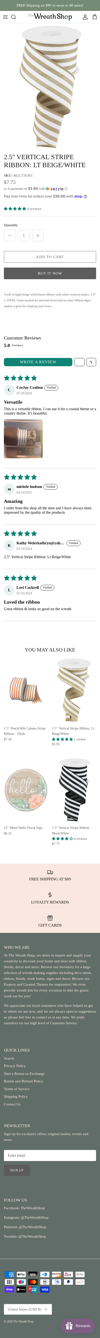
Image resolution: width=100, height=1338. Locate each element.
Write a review (38, 362)
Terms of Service (16, 1089)
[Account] (84, 17)
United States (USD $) (24, 1309)
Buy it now (50, 273)
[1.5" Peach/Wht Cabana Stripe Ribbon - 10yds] (26, 690)
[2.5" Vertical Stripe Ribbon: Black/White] (74, 790)
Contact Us (12, 1104)
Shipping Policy (16, 1096)
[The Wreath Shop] (50, 16)
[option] (50, 86)
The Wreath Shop (23, 1321)
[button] (50, 188)
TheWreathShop (33, 1208)
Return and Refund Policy (23, 1081)
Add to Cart (50, 257)
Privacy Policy (15, 1066)
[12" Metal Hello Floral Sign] (26, 790)
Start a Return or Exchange (24, 1074)
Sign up (17, 1170)
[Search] (16, 17)
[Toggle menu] (5, 17)
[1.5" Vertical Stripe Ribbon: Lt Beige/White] (74, 690)
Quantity (11, 225)
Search (9, 1058)
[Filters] (79, 362)
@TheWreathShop (32, 1227)
